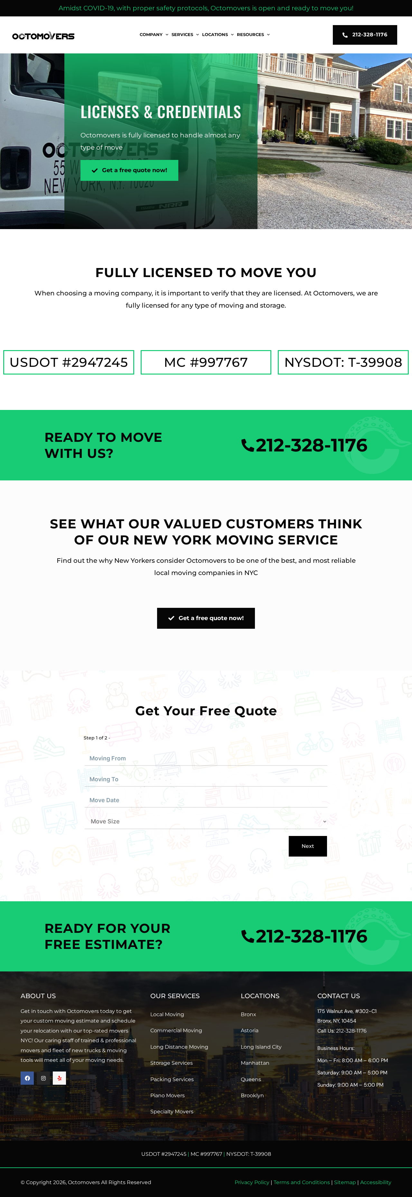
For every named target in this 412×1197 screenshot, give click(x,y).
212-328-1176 (351, 1031)
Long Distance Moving (179, 1047)
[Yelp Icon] (59, 1078)
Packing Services (172, 1079)
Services (182, 34)
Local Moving (167, 1014)
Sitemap (345, 1182)
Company (151, 34)
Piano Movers (167, 1095)
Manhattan (255, 1063)
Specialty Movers (171, 1112)
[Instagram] (43, 1078)
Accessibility (375, 1182)
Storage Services (171, 1063)
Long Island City (261, 1047)
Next (308, 846)
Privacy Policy (252, 1182)
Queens (251, 1079)
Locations (215, 34)
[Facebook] (27, 1078)
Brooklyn (252, 1095)
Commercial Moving (176, 1030)
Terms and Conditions (302, 1182)
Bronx (248, 1014)
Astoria (249, 1030)
